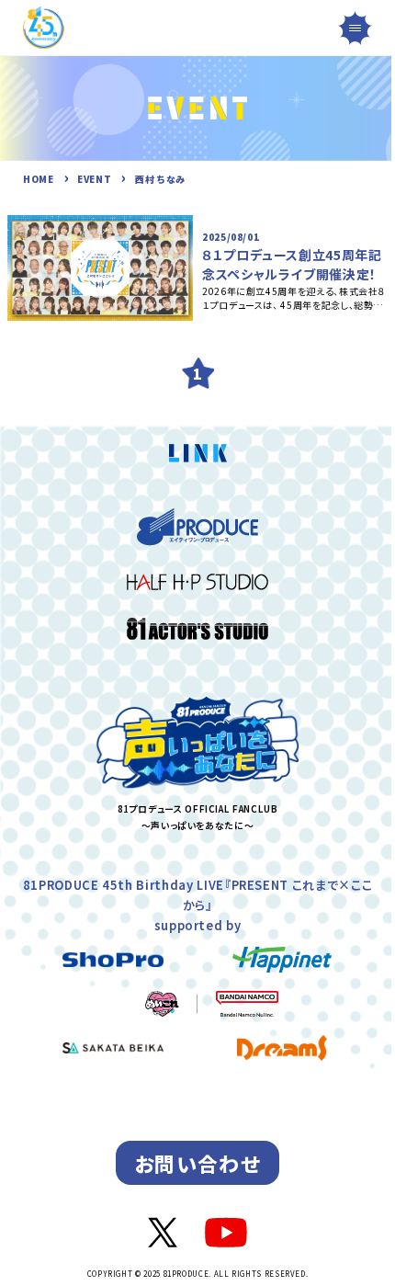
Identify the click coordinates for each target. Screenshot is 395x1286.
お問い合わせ (197, 1163)
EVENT (94, 179)
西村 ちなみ (160, 179)
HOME (38, 179)
